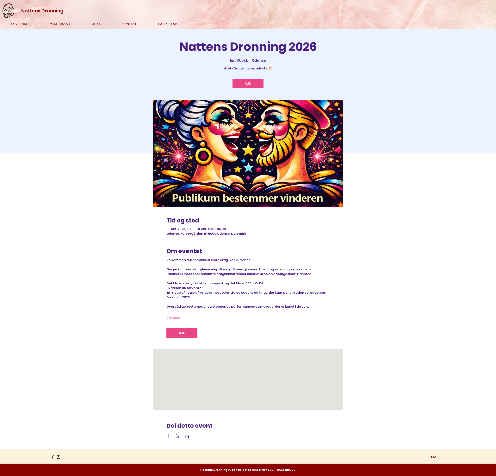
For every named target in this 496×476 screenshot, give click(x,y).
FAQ (434, 457)
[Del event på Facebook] (168, 436)
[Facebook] (53, 457)
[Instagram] (58, 457)
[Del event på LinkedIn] (187, 436)
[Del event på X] (178, 436)
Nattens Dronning (42, 11)
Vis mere (173, 318)
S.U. (248, 83)
